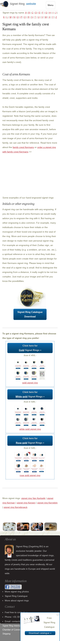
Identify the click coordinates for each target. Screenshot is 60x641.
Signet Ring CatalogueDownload (30, 314)
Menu (51, 6)
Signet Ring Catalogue (16, 596)
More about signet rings (17, 600)
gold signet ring (30, 382)
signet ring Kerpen (26, 502)
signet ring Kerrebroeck (15, 507)
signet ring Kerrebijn (47, 502)
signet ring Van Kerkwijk (33, 498)
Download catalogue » (40, 633)
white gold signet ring (30, 429)
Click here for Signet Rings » (30, 347)
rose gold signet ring (30, 475)
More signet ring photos (17, 591)
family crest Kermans (23, 147)
